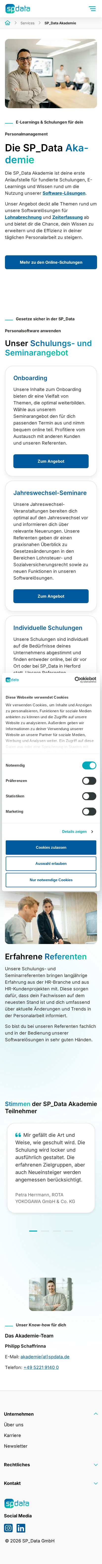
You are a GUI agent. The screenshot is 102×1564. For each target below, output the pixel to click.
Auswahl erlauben (51, 863)
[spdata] (17, 8)
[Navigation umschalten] (93, 8)
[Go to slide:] (33, 1231)
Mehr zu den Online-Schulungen (51, 262)
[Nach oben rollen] (90, 1552)
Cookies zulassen (51, 847)
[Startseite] (7, 23)
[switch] (89, 781)
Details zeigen (74, 831)
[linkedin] (21, 1528)
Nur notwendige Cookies (51, 880)
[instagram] (8, 1528)
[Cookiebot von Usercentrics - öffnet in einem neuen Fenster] (74, 680)
